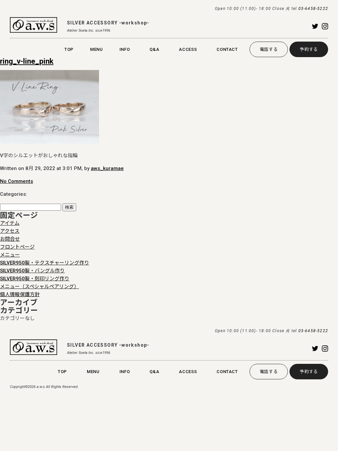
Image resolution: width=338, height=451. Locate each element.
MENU (96, 49)
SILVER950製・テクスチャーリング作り (44, 263)
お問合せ (10, 239)
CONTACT (227, 49)
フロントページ (17, 247)
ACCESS (188, 49)
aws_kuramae (107, 168)
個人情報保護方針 (20, 294)
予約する (309, 49)
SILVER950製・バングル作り (32, 271)
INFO (124, 49)
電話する (269, 49)
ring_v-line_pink (26, 61)
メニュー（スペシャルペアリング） (39, 287)
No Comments (16, 181)
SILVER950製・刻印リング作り (34, 279)
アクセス (9, 231)
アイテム (9, 223)
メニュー (10, 255)
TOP (69, 49)
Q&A (154, 49)
